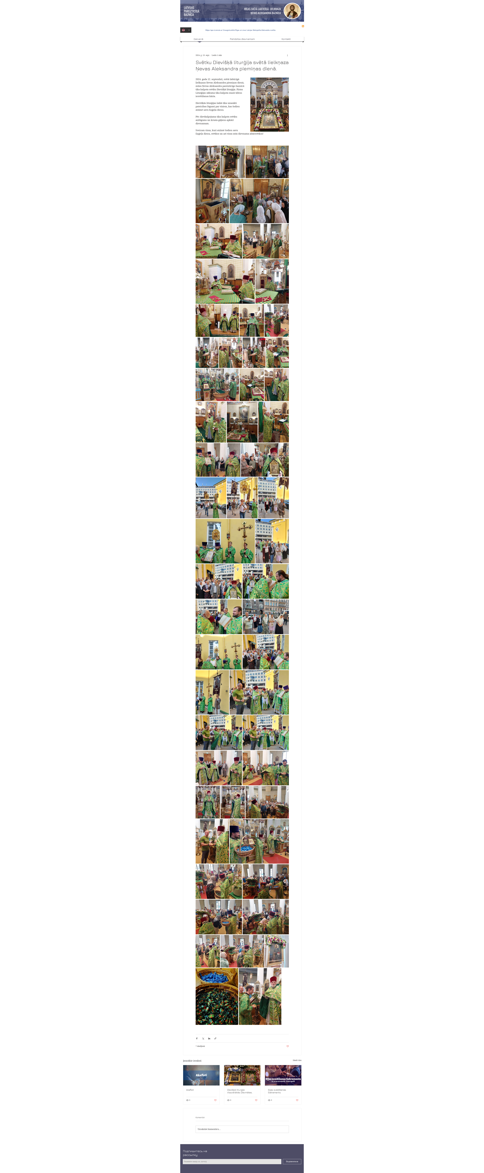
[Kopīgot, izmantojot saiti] (215, 1038)
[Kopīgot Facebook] (197, 1038)
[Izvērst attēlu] (208, 162)
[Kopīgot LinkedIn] (209, 1038)
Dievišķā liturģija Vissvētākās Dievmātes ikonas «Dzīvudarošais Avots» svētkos (239, 1091)
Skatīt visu (297, 1060)
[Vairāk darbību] (287, 55)
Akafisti (190, 1090)
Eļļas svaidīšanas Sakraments (277, 1091)
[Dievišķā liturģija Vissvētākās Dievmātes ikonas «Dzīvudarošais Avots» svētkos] (242, 1075)
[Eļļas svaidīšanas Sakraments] (283, 1075)
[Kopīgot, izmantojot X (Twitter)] (203, 1038)
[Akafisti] (201, 1075)
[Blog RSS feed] (303, 26)
